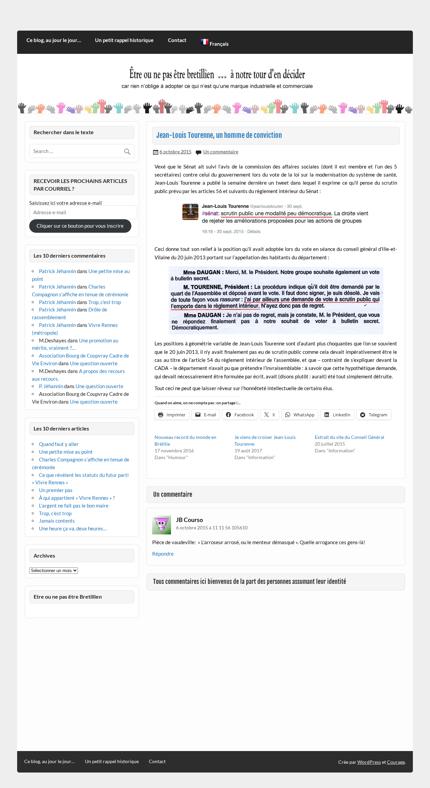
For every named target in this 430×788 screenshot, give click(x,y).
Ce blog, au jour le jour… (54, 40)
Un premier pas (56, 490)
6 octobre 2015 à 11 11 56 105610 (212, 527)
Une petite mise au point (66, 452)
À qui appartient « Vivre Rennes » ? (77, 498)
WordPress (369, 762)
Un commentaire (220, 151)
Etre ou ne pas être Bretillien (68, 596)
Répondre (163, 554)
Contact (177, 40)
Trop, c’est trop (104, 302)
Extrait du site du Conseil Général (349, 437)
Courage (396, 762)
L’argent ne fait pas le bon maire (74, 505)
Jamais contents (57, 521)
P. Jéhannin (51, 386)
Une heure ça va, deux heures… (73, 528)
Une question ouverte (94, 363)
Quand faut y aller (59, 444)
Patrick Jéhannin (57, 271)
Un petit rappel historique (124, 40)
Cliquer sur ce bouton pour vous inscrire (80, 226)
